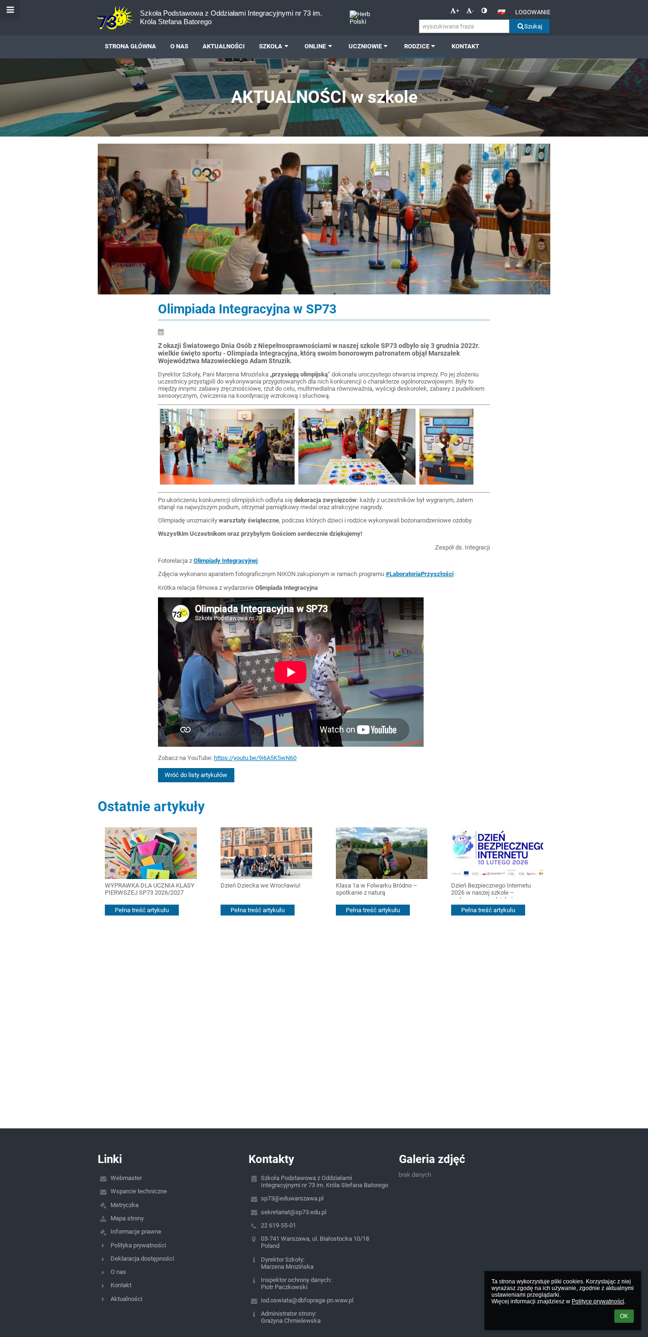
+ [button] (457, 10)
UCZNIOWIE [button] (365, 46)
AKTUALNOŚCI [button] (224, 46)
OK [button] (624, 1316)
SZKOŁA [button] (270, 46)
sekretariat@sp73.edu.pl (293, 1212)
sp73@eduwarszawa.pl (292, 1198)
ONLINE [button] (315, 46)
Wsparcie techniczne (139, 1191)
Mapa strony (127, 1218)
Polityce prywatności (598, 1301)
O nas (118, 1271)
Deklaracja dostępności (142, 1258)
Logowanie (532, 12)
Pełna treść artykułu (142, 910)
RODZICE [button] (416, 46)
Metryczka (125, 1205)
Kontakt (121, 1285)
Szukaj (533, 26)
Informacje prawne (136, 1231)
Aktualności (126, 1298)
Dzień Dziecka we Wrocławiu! (260, 885)
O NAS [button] (179, 46)
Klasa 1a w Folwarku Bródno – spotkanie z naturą (376, 889)
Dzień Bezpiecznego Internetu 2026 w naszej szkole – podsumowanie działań (491, 890)
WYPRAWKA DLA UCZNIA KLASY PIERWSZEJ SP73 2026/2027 (149, 889)
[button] (484, 11)
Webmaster (126, 1177)
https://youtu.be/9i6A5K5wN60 (255, 757)
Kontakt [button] (465, 46)
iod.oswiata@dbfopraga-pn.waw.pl (307, 1300)
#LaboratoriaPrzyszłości (420, 573)
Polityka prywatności (138, 1245)
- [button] (473, 10)
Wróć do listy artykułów (196, 774)
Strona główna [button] (130, 46)
